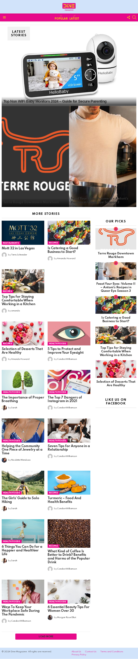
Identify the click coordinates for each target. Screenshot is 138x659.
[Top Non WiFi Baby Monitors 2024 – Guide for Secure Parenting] (69, 68)
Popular (61, 19)
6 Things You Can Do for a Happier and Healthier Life (22, 550)
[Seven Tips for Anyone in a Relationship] (69, 430)
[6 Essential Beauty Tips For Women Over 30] (69, 592)
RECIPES (53, 243)
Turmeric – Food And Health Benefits (64, 500)
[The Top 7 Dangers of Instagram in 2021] (69, 382)
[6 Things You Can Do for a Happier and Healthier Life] (23, 531)
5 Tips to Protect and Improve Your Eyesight (65, 351)
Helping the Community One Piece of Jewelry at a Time (22, 450)
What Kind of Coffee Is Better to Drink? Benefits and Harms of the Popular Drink (69, 557)
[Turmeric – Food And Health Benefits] (69, 483)
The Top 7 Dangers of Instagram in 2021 (65, 399)
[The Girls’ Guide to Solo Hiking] (23, 483)
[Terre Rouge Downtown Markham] (35, 156)
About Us (76, 652)
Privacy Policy (79, 655)
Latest (74, 19)
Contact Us (90, 652)
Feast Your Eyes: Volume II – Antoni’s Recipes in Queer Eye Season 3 (115, 287)
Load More (46, 636)
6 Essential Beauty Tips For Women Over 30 (68, 609)
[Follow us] (129, 17)
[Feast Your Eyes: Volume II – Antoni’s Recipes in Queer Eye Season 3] (102, 156)
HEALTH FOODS (57, 344)
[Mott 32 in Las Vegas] (23, 233)
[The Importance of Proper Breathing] (23, 382)
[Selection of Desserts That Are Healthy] (23, 333)
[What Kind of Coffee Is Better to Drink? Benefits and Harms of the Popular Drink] (69, 533)
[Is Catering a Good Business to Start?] (69, 233)
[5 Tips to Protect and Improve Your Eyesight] (69, 333)
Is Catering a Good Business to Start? (63, 250)
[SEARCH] (134, 17)
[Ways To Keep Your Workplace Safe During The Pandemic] (23, 592)
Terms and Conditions (111, 652)
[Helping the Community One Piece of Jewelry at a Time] (23, 430)
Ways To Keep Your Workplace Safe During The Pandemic (21, 611)
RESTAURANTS (11, 243)
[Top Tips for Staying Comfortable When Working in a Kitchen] (23, 281)
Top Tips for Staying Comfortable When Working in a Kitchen (18, 300)
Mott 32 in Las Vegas (18, 248)
